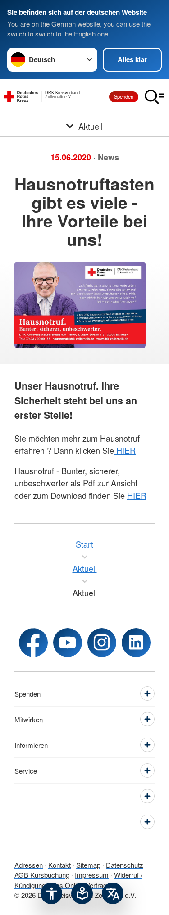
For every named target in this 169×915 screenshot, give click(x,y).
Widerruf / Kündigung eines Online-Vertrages (78, 880)
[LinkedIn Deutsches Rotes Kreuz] (136, 642)
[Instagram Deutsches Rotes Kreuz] (101, 642)
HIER (125, 450)
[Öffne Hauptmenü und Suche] (154, 97)
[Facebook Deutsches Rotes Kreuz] (33, 642)
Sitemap (88, 865)
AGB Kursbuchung (41, 874)
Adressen (28, 865)
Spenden (123, 96)
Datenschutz (124, 865)
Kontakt (59, 865)
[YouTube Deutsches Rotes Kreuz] (67, 642)
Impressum (92, 874)
